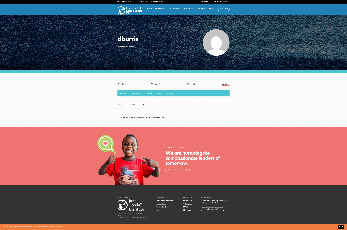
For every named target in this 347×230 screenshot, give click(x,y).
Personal (123, 93)
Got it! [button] (341, 226)
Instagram (188, 204)
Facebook (188, 201)
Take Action (223, 9)
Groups (211, 9)
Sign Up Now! (212, 209)
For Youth (160, 9)
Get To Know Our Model (177, 170)
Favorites (148, 93)
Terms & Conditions (163, 207)
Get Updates (218, 2)
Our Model (189, 9)
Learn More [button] (58, 226)
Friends (159, 93)
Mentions (135, 93)
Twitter (187, 207)
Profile (120, 83)
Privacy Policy (161, 204)
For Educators (175, 9)
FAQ (158, 210)
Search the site (206, 2)
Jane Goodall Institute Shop (166, 201)
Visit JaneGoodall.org (124, 2)
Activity (226, 83)
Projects (201, 9)
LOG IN (227, 2)
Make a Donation (157, 2)
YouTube (188, 210)
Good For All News (142, 2)
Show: (119, 104)
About (150, 9)
